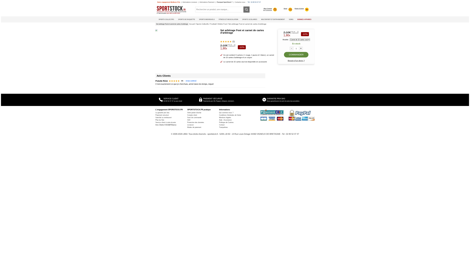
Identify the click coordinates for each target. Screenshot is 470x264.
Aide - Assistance (225, 120)
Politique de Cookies (226, 122)
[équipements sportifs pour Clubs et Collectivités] (172, 13)
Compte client (192, 115)
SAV (188, 120)
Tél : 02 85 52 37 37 (254, 2)
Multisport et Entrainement (273, 19)
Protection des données (195, 122)
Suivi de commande (194, 117)
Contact (222, 125)
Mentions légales (225, 117)
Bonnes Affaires (304, 19)
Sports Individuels (207, 19)
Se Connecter (267, 10)
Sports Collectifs (166, 19)
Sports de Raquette (186, 19)
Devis (285, 8)
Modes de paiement (194, 127)
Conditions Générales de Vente (230, 115)
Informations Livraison (189, 2)
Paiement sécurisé (162, 115)
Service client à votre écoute (165, 122)
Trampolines (223, 127)
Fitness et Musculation (228, 19)
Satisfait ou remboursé (163, 117)
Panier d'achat (299, 8)
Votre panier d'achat (194, 113)
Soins (291, 19)
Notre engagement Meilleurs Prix (168, 2)
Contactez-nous (240, 2)
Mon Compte (268, 8)
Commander (296, 54)
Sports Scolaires (249, 19)
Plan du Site (159, 120)
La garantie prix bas (162, 113)
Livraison (190, 125)
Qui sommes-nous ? (226, 113)
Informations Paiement (207, 2)
